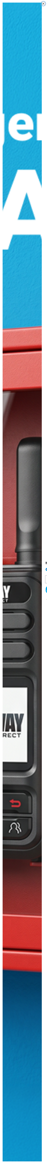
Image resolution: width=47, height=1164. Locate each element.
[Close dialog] (43, 3)
